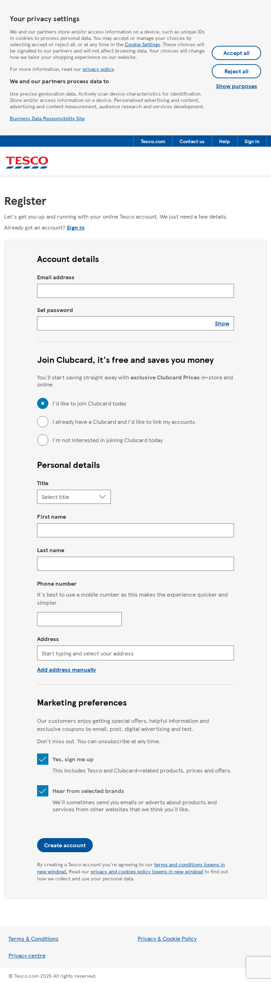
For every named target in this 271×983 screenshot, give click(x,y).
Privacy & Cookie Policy (167, 938)
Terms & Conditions (33, 938)
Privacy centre (27, 955)
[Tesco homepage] (27, 163)
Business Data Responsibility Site (47, 118)
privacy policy (98, 68)
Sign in (76, 227)
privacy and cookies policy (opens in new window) (147, 871)
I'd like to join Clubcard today (89, 403)
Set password (55, 309)
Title (42, 483)
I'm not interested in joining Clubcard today (108, 440)
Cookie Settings (142, 44)
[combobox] (135, 653)
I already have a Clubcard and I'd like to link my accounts (124, 421)
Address (48, 639)
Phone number (57, 583)
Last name (50, 550)
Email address (55, 277)
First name (51, 516)
